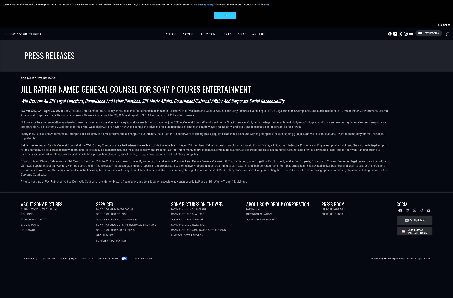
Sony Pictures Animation (188, 208)
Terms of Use (48, 258)
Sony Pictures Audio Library (116, 230)
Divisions (27, 214)
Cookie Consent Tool (142, 258)
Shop (242, 34)
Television (207, 34)
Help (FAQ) (28, 230)
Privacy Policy (30, 258)
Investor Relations (259, 214)
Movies (188, 34)
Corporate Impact (33, 219)
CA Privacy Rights (68, 258)
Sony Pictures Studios (111, 214)
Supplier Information (111, 240)
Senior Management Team (39, 208)
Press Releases (332, 214)
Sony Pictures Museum (187, 219)
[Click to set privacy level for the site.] (126, 258)
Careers (258, 34)
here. (266, 4)
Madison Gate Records (187, 235)
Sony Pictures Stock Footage (116, 219)
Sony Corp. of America (261, 219)
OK (225, 15)
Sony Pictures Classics (187, 214)
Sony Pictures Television (188, 224)
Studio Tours (30, 224)
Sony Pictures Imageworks (115, 208)
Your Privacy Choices (108, 258)
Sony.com (253, 208)
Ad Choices (87, 258)
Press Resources (333, 208)
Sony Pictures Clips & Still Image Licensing (126, 224)
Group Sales (104, 235)
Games (227, 34)
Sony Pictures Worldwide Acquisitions (198, 230)
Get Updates (432, 33)
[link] (444, 24)
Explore (170, 34)
